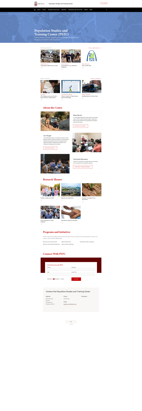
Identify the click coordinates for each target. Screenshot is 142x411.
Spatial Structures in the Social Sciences (50, 241)
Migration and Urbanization (67, 197)
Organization (73, 267)
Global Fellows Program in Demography (87, 241)
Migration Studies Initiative (66, 241)
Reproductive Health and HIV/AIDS (69, 220)
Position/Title (73, 272)
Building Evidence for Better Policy (90, 96)
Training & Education (80, 159)
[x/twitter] (71, 321)
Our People (47, 136)
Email (48, 272)
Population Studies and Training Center (61, 3)
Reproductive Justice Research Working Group (51, 244)
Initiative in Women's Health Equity (67, 244)
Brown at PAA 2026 (86, 65)
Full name (48, 267)
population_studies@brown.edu (70, 304)
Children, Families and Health (47, 197)
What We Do (77, 115)
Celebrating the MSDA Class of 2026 (49, 65)
